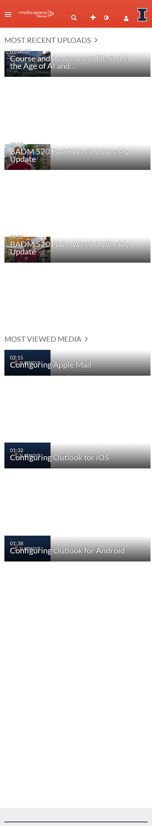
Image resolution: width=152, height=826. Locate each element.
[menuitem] (74, 17)
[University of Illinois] (142, 14)
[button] (10, 14)
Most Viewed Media (43, 338)
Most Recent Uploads (48, 39)
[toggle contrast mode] (106, 17)
